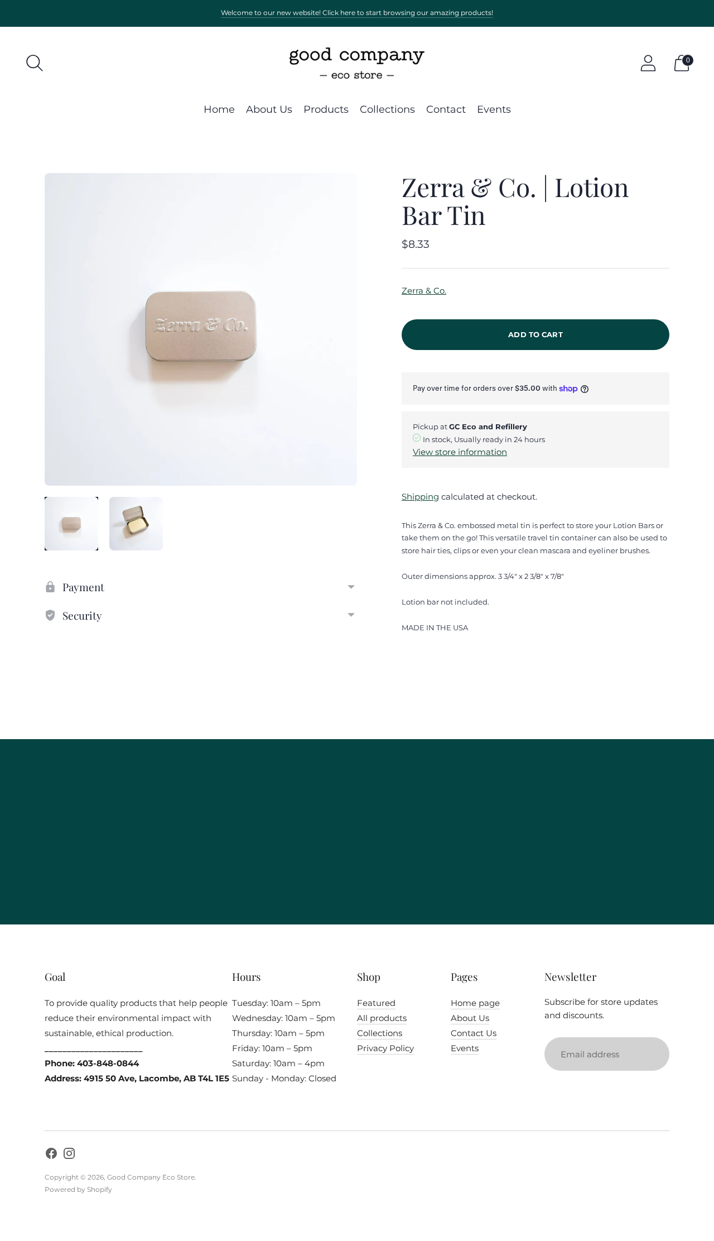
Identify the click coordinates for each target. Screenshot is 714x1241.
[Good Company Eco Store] (357, 63)
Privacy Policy (385, 1048)
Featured (376, 1003)
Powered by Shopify (78, 1189)
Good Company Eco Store (151, 1177)
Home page (475, 1003)
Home (219, 109)
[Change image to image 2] (136, 523)
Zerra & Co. (424, 290)
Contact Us (473, 1033)
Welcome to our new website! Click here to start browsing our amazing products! (357, 12)
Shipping (420, 496)
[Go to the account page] (648, 63)
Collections (387, 109)
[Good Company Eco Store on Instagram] (69, 1155)
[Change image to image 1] (71, 523)
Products (326, 109)
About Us (269, 109)
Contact (446, 109)
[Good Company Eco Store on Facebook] (51, 1155)
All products (382, 1018)
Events (494, 109)
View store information (460, 452)
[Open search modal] (34, 63)
